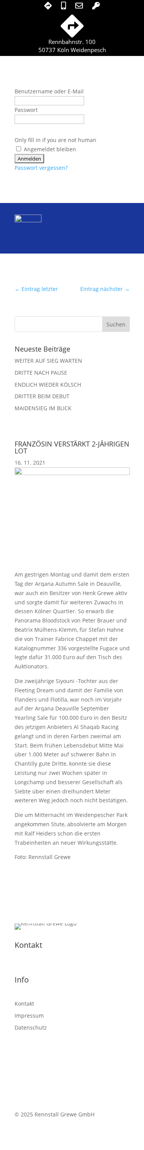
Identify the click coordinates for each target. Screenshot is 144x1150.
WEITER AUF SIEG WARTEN (48, 360)
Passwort (26, 109)
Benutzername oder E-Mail (49, 91)
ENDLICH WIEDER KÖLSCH (48, 384)
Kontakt (24, 1003)
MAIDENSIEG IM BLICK (43, 408)
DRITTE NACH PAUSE (41, 372)
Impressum (29, 1015)
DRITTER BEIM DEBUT (42, 396)
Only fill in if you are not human (55, 140)
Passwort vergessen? (41, 167)
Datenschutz (31, 1027)
